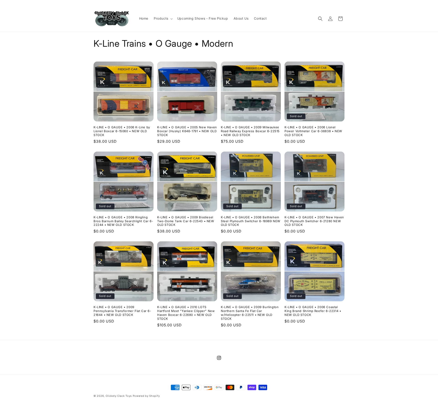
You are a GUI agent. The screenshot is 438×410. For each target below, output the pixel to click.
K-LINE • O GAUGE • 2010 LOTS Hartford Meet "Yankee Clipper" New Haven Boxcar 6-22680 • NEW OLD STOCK (186, 312)
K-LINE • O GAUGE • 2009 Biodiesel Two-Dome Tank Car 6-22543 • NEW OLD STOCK (185, 221)
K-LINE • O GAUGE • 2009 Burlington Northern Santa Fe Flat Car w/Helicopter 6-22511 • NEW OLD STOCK (250, 312)
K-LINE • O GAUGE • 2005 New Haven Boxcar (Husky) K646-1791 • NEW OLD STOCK (187, 131)
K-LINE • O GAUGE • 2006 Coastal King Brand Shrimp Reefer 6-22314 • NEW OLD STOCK (312, 311)
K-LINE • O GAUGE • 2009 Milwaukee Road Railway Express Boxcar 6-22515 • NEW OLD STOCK (250, 131)
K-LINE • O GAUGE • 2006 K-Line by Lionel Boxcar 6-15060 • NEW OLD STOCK (122, 131)
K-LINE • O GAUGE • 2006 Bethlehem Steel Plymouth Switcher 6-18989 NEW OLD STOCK (250, 221)
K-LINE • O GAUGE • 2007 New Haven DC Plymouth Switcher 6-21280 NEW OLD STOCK (314, 221)
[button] (163, 18)
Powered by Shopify (146, 395)
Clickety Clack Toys (119, 395)
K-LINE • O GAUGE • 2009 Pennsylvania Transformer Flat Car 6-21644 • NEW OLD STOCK (122, 311)
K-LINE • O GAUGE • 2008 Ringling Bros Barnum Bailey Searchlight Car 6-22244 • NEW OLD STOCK (123, 221)
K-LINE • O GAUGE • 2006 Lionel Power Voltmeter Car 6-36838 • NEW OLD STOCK (313, 131)
